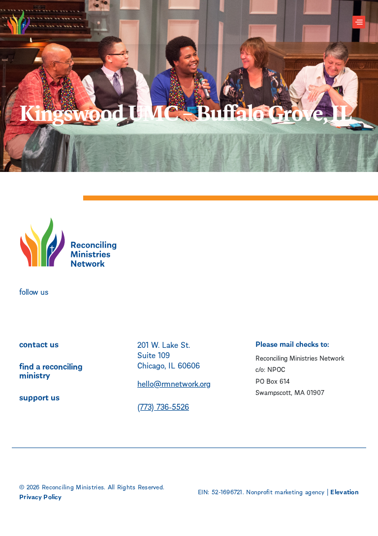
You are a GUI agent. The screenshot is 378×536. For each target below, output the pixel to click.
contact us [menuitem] (39, 343)
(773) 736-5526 (163, 406)
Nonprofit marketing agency (285, 491)
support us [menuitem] (39, 396)
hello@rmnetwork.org (174, 383)
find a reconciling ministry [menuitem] (51, 370)
